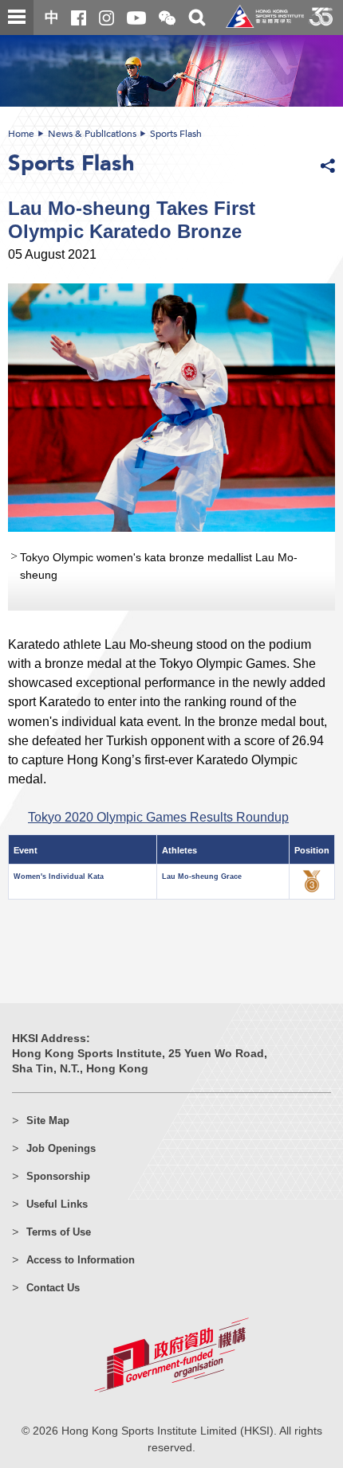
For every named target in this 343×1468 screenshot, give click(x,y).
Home (21, 133)
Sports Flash (176, 133)
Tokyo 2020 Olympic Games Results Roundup (158, 817)
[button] (167, 19)
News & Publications (92, 133)
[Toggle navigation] (17, 17)
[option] (171, 447)
